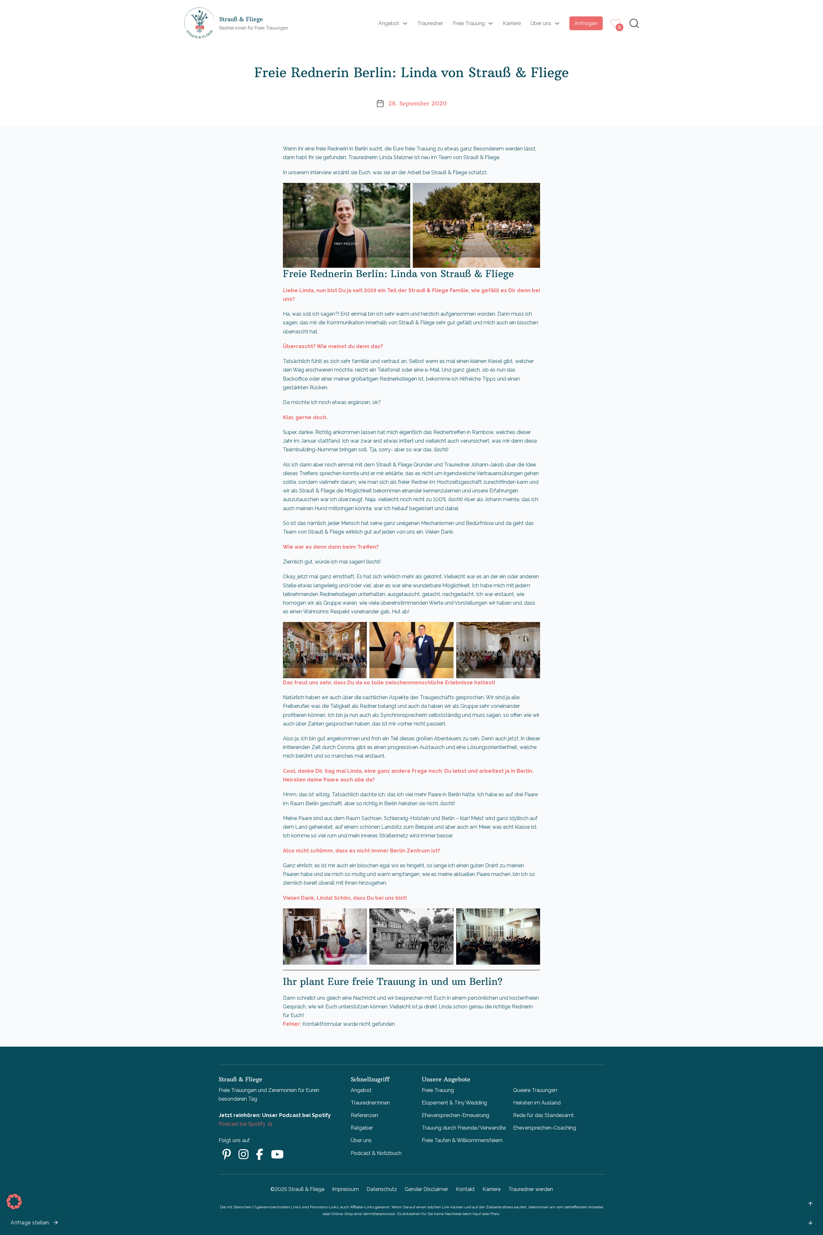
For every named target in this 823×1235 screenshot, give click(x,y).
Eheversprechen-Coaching (544, 1128)
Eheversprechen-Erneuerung (455, 1115)
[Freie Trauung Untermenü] (490, 23)
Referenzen (364, 1115)
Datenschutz (381, 1189)
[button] (14, 1201)
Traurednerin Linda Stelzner (381, 157)
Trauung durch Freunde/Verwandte (464, 1128)
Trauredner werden (530, 1189)
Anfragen (586, 23)
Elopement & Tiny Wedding (454, 1103)
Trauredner (430, 23)
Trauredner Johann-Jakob (474, 465)
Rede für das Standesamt (543, 1115)
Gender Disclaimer (426, 1189)
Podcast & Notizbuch (376, 1153)
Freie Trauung (469, 23)
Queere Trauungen (535, 1090)
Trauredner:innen (370, 1103)
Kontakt (465, 1189)
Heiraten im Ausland (537, 1103)
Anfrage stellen (30, 1223)
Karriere (512, 23)
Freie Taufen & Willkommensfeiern (462, 1140)
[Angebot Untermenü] (405, 23)
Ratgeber (362, 1128)
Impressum (345, 1189)
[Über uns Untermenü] (557, 23)
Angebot (388, 23)
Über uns (540, 23)
